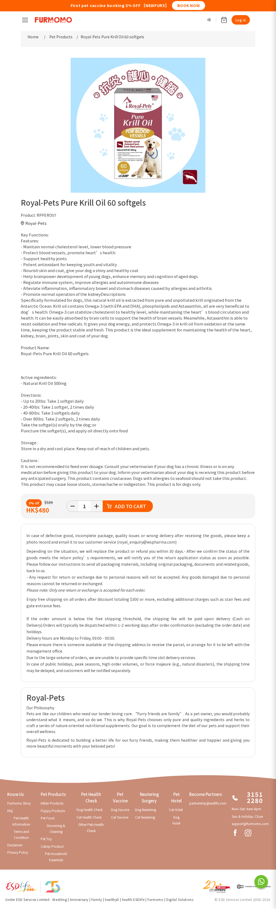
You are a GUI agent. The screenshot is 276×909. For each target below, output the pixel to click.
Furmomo (155, 899)
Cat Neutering (145, 817)
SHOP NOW (256, 5)
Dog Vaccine (120, 809)
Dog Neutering (145, 809)
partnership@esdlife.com (207, 803)
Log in (241, 20)
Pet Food (47, 818)
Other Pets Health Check (91, 827)
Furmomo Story (19, 803)
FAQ (10, 810)
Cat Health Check (89, 817)
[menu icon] (25, 20)
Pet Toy (46, 838)
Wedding (59, 899)
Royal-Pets (36, 223)
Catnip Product (52, 846)
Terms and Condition (21, 834)
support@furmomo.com (250, 823)
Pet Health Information (21, 821)
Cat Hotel (176, 809)
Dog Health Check (90, 809)
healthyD (112, 899)
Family (96, 899)
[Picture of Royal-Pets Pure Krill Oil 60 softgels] (138, 125)
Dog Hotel (176, 820)
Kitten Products (52, 803)
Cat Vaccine (119, 817)
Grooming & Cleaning (56, 828)
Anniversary (79, 899)
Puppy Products (53, 810)
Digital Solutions (179, 899)
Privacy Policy (17, 852)
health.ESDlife (133, 899)
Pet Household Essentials (56, 856)
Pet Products (53, 794)
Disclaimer (14, 845)
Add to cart (130, 506)
